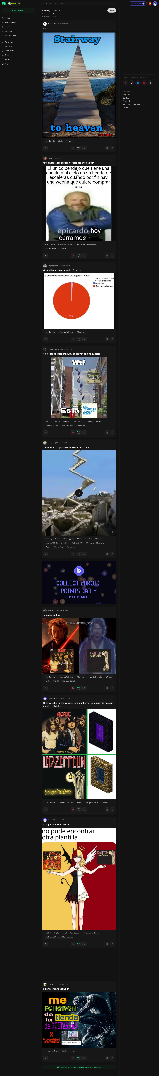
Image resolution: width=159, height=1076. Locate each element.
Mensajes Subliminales (95, 543)
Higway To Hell (92, 802)
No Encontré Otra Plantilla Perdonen (59, 937)
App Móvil (127, 94)
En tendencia (10, 22)
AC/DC (56, 681)
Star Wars (81, 677)
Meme (48, 421)
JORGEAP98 (52, 24)
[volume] (112, 532)
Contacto (126, 98)
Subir (19, 11)
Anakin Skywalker (96, 677)
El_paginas (71, 547)
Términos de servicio (131, 104)
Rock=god (82, 332)
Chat (7, 55)
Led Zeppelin (50, 244)
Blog (6, 63)
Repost (66, 421)
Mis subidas (9, 50)
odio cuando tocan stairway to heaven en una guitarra (71, 353)
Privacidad (127, 108)
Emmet (50, 158)
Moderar (8, 46)
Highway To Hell (69, 681)
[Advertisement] (139, 40)
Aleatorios (9, 31)
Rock (80, 539)
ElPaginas (51, 443)
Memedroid (78, 421)
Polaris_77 (52, 610)
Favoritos (9, 42)
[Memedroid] (4, 3)
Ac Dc (48, 681)
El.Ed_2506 (52, 984)
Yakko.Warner (53, 698)
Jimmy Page (59, 547)
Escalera (89, 539)
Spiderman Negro (52, 1051)
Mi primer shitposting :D (56, 988)
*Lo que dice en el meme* (57, 824)
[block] (112, 148)
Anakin (109, 677)
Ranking (8, 59)
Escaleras (99, 539)
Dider (50, 820)
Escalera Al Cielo (52, 543)
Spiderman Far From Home (56, 248)
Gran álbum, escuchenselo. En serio (62, 270)
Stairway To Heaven (66, 141)
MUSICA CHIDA (77, 543)
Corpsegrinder (53, 266)
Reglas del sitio (129, 101)
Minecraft (106, 802)
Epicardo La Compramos (87, 244)
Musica (64, 543)
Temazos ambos (51, 614)
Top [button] (6, 27)
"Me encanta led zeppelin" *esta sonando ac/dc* (68, 162)
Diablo (48, 547)
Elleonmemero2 (54, 349)
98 (44, 28)
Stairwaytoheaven (52, 425)
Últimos (8, 18)
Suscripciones (10, 35)
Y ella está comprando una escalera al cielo (66, 447)
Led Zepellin (50, 141)
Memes (57, 421)
